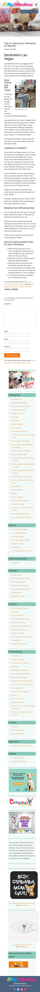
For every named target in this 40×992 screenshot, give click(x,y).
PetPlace (15, 493)
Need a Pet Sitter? (17, 490)
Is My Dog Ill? (16, 486)
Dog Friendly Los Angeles (20, 670)
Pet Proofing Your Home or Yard (22, 551)
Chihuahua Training (18, 659)
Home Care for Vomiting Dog (21, 451)
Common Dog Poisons (19, 410)
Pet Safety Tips (16, 640)
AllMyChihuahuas (23, 905)
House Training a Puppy (19, 454)
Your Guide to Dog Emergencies (22, 517)
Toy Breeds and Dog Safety (20, 500)
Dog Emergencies (17, 424)
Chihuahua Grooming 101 (20, 403)
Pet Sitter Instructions (18, 734)
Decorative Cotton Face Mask (22, 945)
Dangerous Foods (17, 413)
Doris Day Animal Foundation (21, 674)
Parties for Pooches (18, 633)
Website (7, 347)
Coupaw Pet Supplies (18, 758)
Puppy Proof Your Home (19, 644)
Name (6, 331)
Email (7, 339)
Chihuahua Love (17, 656)
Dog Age (15, 417)
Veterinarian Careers (18, 504)
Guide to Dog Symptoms (19, 677)
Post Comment (12, 355)
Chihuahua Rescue (17, 536)
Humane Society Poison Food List (22, 681)
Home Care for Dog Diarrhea (21, 441)
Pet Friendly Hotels (18, 730)
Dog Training (16, 428)
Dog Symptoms (17, 593)
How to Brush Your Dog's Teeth (22, 476)
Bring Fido (15, 563)
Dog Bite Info (16, 420)
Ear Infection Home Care (19, 431)
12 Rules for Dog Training (20, 529)
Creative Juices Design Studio (21, 663)
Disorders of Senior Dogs (20, 585)
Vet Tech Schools (17, 699)
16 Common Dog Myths (19, 533)
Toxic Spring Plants (18, 688)
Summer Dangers (17, 497)
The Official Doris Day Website (21, 684)
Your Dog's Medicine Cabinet (21, 514)
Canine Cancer (16, 575)
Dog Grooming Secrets (19, 629)
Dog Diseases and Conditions (21, 589)
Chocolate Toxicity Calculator (21, 406)
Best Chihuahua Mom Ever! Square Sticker (22, 903)
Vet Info (14, 695)
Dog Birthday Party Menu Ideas (21, 626)
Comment (8, 304)
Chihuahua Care (17, 399)
